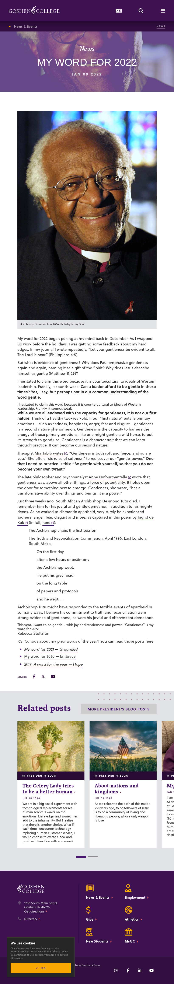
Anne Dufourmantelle (108, 477)
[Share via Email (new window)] (53, 676)
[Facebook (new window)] (128, 970)
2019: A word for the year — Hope (53, 664)
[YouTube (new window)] (151, 970)
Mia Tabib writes (49, 453)
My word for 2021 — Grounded (51, 649)
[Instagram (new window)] (116, 970)
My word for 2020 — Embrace (50, 656)
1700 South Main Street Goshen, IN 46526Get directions (40, 907)
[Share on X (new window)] (43, 676)
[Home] (34, 10)
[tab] (81, 857)
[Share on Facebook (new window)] (34, 676)
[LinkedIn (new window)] (140, 970)
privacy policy (59, 951)
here (46, 522)
